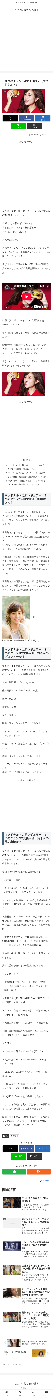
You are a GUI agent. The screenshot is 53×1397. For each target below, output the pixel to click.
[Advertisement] (26, 44)
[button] (34, 126)
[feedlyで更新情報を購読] (14, 1172)
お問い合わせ (27, 1388)
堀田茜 (15, 1136)
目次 (22, 459)
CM (6, 1136)
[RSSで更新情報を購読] (39, 1172)
